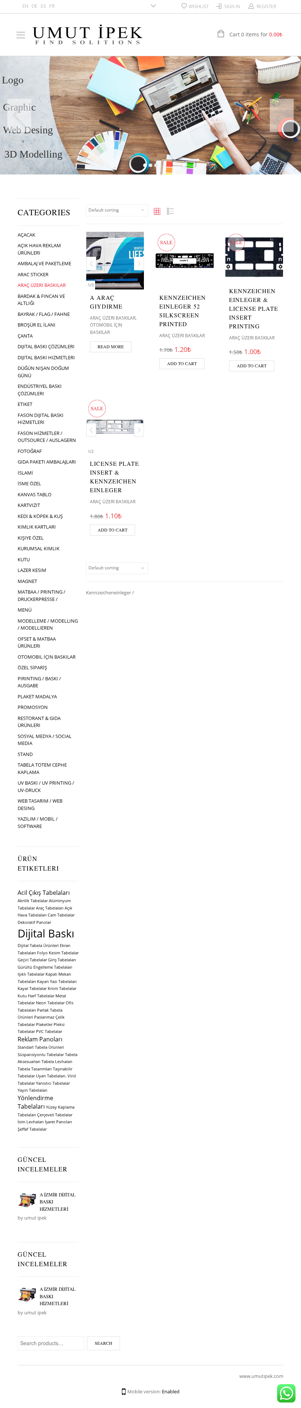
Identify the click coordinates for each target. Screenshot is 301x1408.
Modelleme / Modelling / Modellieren (48, 624)
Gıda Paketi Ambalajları (47, 461)
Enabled (170, 1391)
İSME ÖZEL (29, 483)
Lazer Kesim (32, 570)
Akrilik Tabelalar (33, 900)
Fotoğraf (30, 451)
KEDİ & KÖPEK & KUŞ (40, 516)
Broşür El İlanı (36, 324)
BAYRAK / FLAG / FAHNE (44, 314)
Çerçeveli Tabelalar (54, 1114)
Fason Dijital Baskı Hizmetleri (41, 419)
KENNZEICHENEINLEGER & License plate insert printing (253, 308)
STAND (25, 754)
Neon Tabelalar (50, 1002)
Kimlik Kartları (37, 526)
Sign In (232, 6)
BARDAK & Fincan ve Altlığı (41, 300)
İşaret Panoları (58, 1121)
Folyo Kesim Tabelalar (58, 952)
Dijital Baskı (46, 933)
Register (266, 6)
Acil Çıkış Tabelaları (44, 893)
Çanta (25, 335)
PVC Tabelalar (49, 1031)
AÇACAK (26, 234)
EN (25, 6)
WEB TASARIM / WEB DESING (40, 804)
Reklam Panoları (40, 1039)
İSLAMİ (25, 472)
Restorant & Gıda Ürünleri (39, 722)
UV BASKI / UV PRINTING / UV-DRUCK (46, 786)
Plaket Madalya (37, 696)
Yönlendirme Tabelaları (35, 1102)
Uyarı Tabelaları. (51, 1075)
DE (34, 6)
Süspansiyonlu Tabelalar (41, 1054)
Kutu (24, 559)
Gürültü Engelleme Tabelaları (45, 967)
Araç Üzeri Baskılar (42, 285)
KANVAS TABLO (34, 494)
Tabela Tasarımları (35, 1069)
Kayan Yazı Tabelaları (57, 981)
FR (52, 6)
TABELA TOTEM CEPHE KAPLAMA (42, 768)
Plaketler (44, 1024)
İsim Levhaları (31, 1121)
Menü (25, 609)
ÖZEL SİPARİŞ (32, 667)
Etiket (25, 404)
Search (103, 1343)
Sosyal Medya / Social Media (45, 740)
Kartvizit (29, 505)
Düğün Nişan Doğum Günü (43, 372)
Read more (111, 346)
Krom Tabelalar (62, 988)
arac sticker (33, 274)
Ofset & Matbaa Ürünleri (37, 642)
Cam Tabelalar (61, 915)
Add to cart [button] (182, 363)
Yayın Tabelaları (32, 1090)
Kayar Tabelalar (32, 988)
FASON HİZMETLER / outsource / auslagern (47, 437)
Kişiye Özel (31, 537)
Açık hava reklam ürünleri (39, 249)
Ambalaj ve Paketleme (44, 263)
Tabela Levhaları (56, 1061)
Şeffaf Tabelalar (32, 1129)
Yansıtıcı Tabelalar (53, 1083)
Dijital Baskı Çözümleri (46, 346)
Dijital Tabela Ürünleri (38, 945)
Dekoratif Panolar (34, 922)
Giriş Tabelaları (62, 959)
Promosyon (33, 707)
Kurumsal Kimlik (38, 548)
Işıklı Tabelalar (31, 974)
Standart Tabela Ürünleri (41, 1047)
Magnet (27, 581)
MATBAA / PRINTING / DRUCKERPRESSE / (41, 595)
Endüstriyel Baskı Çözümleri (40, 390)
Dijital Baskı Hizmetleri (46, 357)
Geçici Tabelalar (32, 959)
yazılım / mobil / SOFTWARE (38, 822)
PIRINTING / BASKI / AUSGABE (39, 682)
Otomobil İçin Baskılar (47, 656)
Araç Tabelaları (50, 908)
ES (43, 6)
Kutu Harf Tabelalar (36, 995)
